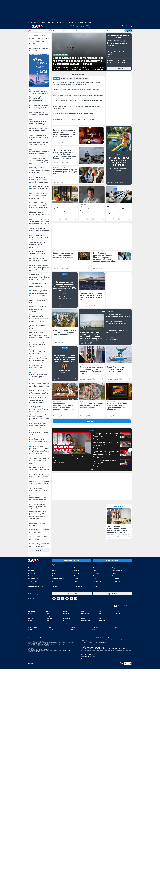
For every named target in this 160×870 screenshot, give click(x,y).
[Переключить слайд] (130, 450)
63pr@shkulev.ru (103, 642)
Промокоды (42, 22)
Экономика (115, 578)
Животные (55, 584)
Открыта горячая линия (60, 69)
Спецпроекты (116, 581)
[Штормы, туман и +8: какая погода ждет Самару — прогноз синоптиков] (119, 139)
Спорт (114, 568)
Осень (95, 570)
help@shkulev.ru (39, 651)
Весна (54, 573)
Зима (75, 568)
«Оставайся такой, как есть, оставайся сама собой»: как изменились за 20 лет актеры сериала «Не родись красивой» (106, 453)
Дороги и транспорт (58, 578)
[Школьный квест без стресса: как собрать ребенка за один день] (91, 175)
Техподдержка (32, 581)
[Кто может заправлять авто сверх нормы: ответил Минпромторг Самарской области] (92, 354)
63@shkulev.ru (46, 649)
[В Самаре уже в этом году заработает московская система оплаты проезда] (84, 256)
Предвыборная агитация (35, 584)
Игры (90, 22)
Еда (53, 581)
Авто (53, 568)
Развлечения (97, 581)
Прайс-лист (31, 570)
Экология (115, 576)
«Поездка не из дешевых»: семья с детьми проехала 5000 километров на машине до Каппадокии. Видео (105, 435)
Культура (76, 573)
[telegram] (54, 598)
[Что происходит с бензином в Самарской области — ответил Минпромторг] (65, 194)
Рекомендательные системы (88, 656)
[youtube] (75, 598)
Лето (75, 576)
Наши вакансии (33, 578)
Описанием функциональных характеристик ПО (92, 647)
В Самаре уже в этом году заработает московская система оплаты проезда (63, 255)
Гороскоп (71, 22)
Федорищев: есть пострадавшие (94, 69)
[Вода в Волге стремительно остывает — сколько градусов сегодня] (119, 354)
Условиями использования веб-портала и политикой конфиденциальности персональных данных (104, 648)
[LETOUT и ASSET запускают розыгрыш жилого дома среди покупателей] (92, 391)
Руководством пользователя (88, 646)
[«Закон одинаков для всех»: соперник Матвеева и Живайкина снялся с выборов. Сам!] (92, 194)
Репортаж (118, 506)
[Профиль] (131, 26)
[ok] (62, 598)
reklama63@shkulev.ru (109, 637)
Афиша (64, 22)
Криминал (77, 570)
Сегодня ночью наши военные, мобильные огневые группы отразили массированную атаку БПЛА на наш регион (64, 286)
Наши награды (32, 576)
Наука (76, 581)
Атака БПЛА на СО (105, 311)
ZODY (86, 22)
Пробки (80, 26)
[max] (67, 598)
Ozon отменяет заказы (76, 69)
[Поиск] (123, 26)
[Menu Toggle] (29, 26)
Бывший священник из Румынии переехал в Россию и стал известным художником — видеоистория (71, 458)
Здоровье (55, 586)
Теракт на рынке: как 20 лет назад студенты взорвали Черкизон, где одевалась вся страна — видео (106, 444)
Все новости (39, 35)
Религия (95, 584)
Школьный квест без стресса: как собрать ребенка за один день (65, 172)
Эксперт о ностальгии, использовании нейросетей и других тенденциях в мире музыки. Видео (104, 462)
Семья (95, 586)
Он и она (95, 568)
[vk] (58, 598)
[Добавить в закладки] (77, 143)
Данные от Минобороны (96, 67)
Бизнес (54, 570)
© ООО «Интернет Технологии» (36, 663)
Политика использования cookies (89, 654)
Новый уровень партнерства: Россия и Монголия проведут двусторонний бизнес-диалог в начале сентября (104, 257)
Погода (59, 22)
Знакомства (51, 22)
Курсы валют (79, 22)
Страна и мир (116, 573)
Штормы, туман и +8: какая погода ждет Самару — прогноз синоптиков (119, 161)
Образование (78, 586)
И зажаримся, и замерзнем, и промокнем (118, 169)
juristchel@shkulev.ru (66, 650)
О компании (32, 573)
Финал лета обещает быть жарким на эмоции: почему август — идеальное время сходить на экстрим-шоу (64, 133)
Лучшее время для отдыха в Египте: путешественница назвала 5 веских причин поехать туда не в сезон (64, 358)
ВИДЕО (91, 430)
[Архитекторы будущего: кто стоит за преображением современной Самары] (65, 318)
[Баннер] (130, 30)
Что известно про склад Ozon (62, 67)
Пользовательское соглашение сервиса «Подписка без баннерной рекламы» (99, 658)
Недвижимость (33, 22)
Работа (95, 578)
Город (54, 576)
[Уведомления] (127, 26)
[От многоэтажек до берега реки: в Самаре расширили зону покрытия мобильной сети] (92, 281)
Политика (96, 573)
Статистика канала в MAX (36, 586)
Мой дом (76, 578)
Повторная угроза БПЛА (79, 67)
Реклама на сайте (33, 568)
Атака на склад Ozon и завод (118, 36)
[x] (71, 598)
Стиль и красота (117, 570)
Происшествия (97, 576)
